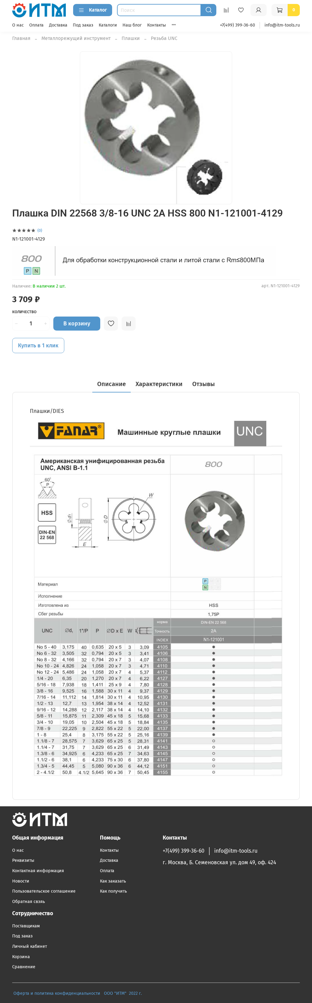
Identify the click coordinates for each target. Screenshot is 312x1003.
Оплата (36, 25)
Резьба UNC (164, 38)
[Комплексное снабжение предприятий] (102, 993)
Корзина (21, 956)
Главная (21, 38)
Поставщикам (26, 926)
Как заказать (113, 881)
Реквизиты (23, 860)
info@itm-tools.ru (282, 25)
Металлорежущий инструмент (76, 38)
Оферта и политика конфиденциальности (56, 993)
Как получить (113, 891)
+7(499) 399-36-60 (237, 25)
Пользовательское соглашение (44, 891)
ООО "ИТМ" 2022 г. (123, 993)
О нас (18, 25)
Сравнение (23, 966)
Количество (24, 312)
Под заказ (83, 25)
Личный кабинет (29, 946)
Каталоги (108, 25)
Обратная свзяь (28, 901)
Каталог (98, 10)
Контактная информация (38, 870)
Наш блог (132, 25)
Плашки (131, 38)
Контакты (156, 25)
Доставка (58, 25)
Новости (20, 881)
